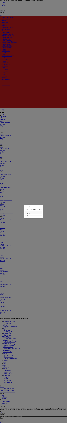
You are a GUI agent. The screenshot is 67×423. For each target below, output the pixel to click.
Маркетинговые (28, 215)
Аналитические (28, 213)
